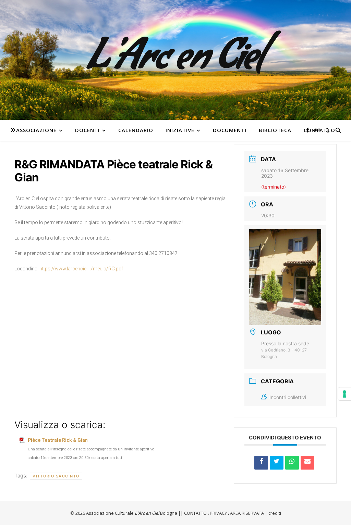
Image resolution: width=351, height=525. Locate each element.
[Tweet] (276, 463)
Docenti (87, 130)
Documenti (229, 130)
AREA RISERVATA (247, 513)
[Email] (307, 463)
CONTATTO (195, 513)
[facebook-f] (308, 130)
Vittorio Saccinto (56, 476)
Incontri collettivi (287, 397)
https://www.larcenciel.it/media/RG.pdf (81, 268)
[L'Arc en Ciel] (175, 60)
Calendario (135, 130)
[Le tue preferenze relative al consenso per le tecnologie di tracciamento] (344, 393)
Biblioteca (275, 130)
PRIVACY (218, 513)
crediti (274, 513)
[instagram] (317, 130)
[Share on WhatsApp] (292, 463)
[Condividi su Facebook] (261, 463)
